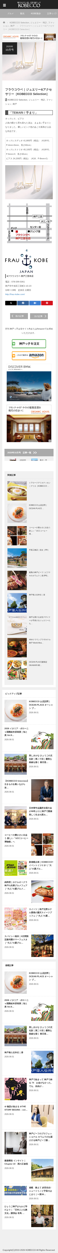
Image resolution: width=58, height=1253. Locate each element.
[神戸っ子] (29, 4)
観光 (22, 13)
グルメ (10, 13)
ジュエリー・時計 (37, 100)
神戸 (15, 104)
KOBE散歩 (36, 13)
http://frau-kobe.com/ (15, 294)
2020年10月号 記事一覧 (20, 452)
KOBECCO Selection (17, 100)
